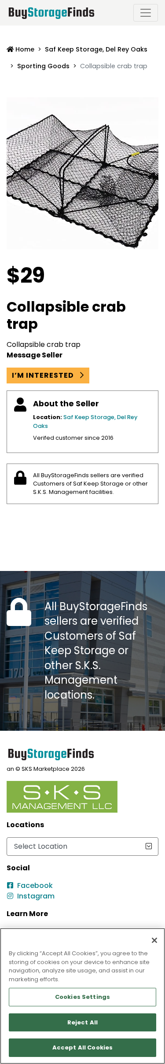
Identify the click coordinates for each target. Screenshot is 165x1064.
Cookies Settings (82, 997)
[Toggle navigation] (145, 13)
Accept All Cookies (82, 1047)
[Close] (154, 940)
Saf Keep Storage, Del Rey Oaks (96, 49)
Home (24, 49)
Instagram (36, 896)
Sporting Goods (43, 66)
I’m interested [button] (44, 375)
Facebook (35, 885)
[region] (82, 996)
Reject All (82, 1022)
